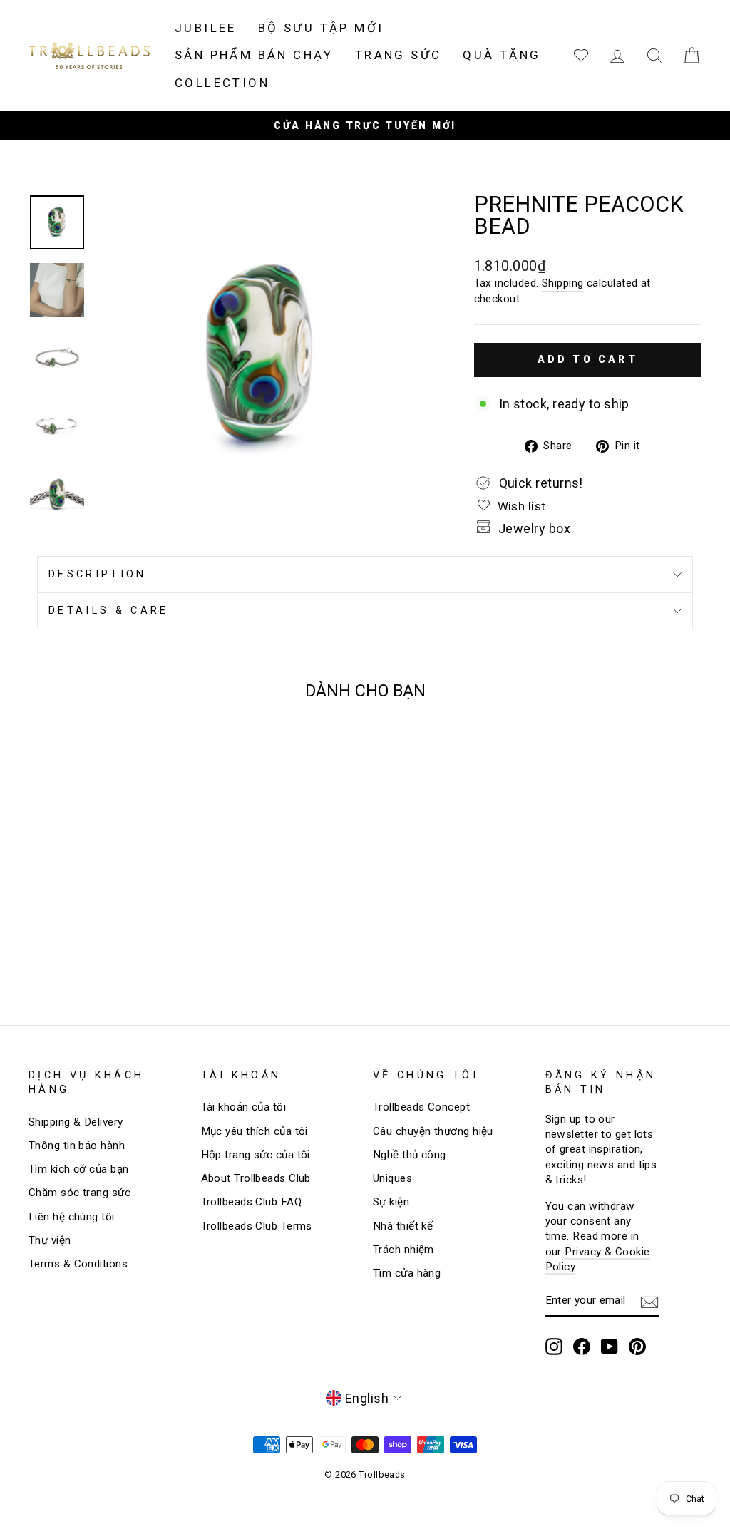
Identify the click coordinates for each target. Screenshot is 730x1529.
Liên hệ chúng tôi (72, 1216)
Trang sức (398, 55)
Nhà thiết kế (403, 1226)
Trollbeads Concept (421, 1107)
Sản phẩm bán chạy (254, 55)
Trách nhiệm (403, 1249)
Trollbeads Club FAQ (251, 1201)
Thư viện (50, 1240)
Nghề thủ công (409, 1154)
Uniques (392, 1178)
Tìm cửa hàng (407, 1273)
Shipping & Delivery (76, 1122)
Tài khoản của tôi (244, 1107)
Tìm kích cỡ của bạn (79, 1169)
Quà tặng (501, 55)
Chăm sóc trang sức (79, 1192)
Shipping (563, 283)
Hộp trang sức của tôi (255, 1154)
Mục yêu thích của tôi (254, 1131)
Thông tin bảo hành (77, 1145)
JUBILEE (206, 28)
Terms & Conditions (78, 1263)
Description (97, 574)
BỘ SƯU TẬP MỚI (321, 28)
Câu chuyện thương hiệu (433, 1131)
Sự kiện (391, 1201)
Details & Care (108, 610)
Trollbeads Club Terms (256, 1226)
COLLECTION (222, 83)
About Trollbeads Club (256, 1178)
